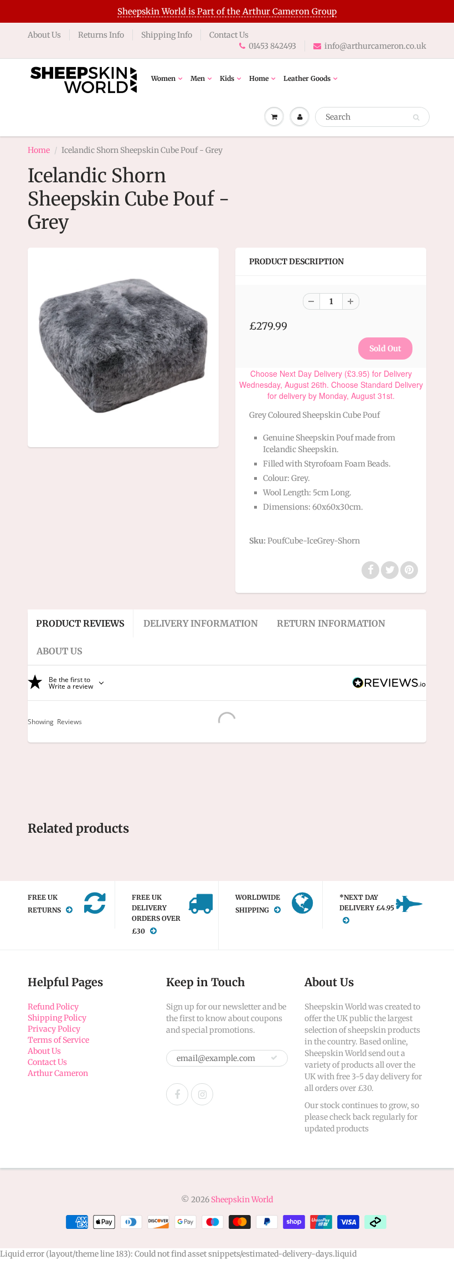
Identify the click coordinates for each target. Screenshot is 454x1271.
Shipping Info (166, 35)
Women (163, 78)
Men (197, 78)
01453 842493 (272, 46)
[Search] (416, 117)
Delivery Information (200, 623)
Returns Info (101, 35)
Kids (227, 78)
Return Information (331, 623)
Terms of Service (58, 1040)
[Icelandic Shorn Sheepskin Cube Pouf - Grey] (123, 346)
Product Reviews (80, 623)
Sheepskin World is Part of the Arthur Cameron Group (227, 11)
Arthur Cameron (58, 1073)
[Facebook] (177, 1094)
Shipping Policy (57, 1018)
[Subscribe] (274, 1058)
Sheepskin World (242, 1200)
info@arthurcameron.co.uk (375, 46)
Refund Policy (53, 1007)
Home (259, 78)
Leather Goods (307, 78)
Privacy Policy (54, 1029)
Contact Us (229, 35)
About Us (44, 35)
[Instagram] (202, 1094)
